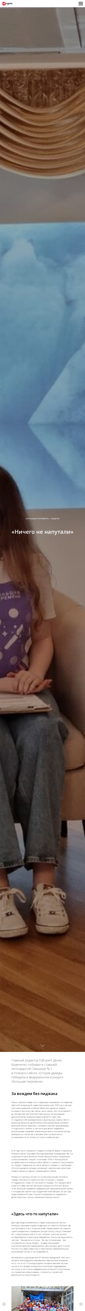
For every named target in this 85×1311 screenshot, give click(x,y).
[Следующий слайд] (81, 1304)
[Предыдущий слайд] (4, 1304)
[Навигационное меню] (81, 3)
